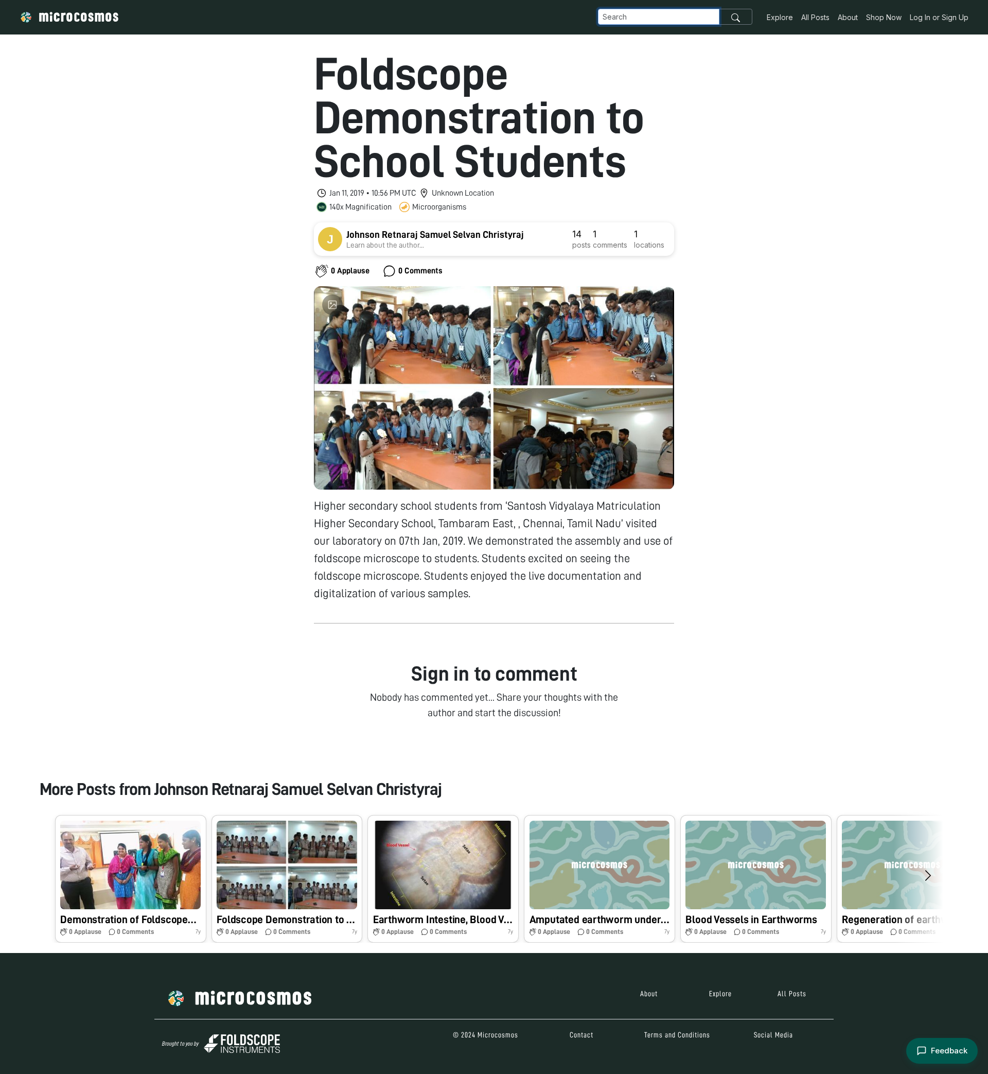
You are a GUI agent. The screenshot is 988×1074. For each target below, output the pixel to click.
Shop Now (884, 17)
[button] (130, 878)
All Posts (815, 17)
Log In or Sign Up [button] (939, 17)
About (848, 17)
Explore (780, 17)
